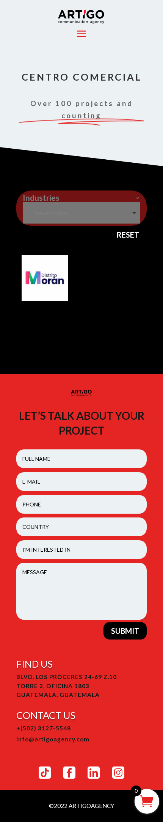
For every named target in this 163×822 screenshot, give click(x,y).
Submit (125, 630)
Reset (127, 234)
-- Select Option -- (50, 212)
